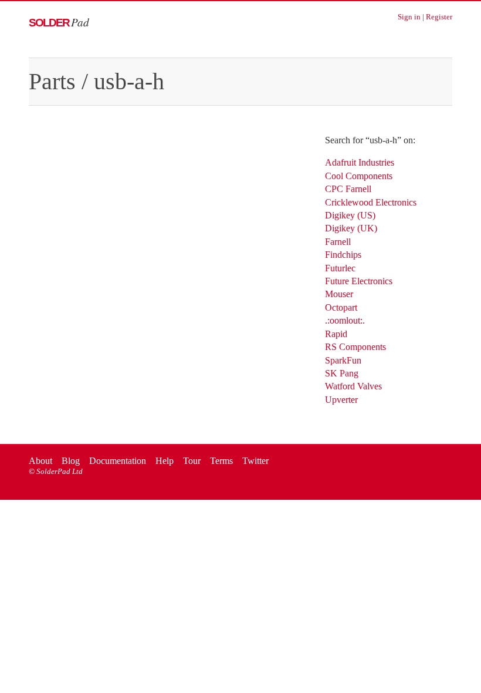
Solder (59, 22)
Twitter (255, 461)
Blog (71, 461)
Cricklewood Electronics (370, 202)
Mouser (339, 294)
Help (164, 461)
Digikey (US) (350, 215)
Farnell (338, 242)
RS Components (355, 347)
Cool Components (358, 176)
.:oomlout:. (345, 320)
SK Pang (341, 373)
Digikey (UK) (351, 228)
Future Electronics (358, 281)
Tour (192, 461)
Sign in (409, 17)
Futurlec (340, 268)
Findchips (343, 255)
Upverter (341, 400)
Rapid (336, 334)
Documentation (117, 461)
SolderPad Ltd (59, 471)
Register (439, 17)
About (40, 461)
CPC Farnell (348, 189)
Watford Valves (353, 386)
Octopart (341, 307)
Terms (221, 461)
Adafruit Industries (359, 162)
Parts (52, 81)
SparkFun (343, 360)
